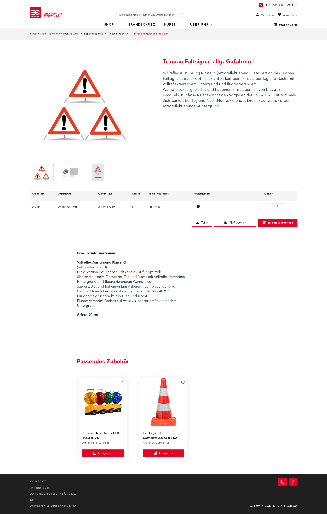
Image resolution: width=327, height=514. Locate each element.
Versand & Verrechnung (53, 506)
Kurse (170, 24)
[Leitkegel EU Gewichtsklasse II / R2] (163, 402)
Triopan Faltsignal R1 (118, 34)
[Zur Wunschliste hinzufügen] (198, 207)
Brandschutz (142, 24)
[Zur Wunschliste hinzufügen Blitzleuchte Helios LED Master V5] (122, 382)
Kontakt (38, 481)
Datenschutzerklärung (53, 494)
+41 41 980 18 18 (273, 5)
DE (288, 5)
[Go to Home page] (47, 12)
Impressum (40, 488)
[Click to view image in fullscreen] (85, 105)
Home (33, 34)
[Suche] (182, 15)
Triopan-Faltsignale (93, 34)
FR (296, 5)
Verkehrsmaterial (70, 34)
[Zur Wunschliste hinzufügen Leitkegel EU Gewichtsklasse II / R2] (183, 382)
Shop (109, 24)
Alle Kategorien (48, 34)
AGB (33, 500)
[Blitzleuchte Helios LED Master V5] (103, 402)
